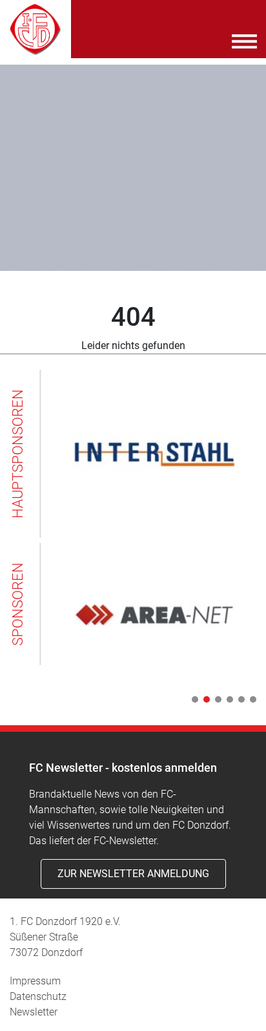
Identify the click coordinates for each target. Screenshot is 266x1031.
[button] (192, 699)
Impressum (35, 981)
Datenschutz (38, 996)
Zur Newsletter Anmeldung (133, 873)
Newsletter (33, 1012)
